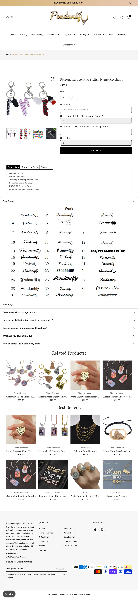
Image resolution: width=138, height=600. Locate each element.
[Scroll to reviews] (69, 62)
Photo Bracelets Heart (117, 451)
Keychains (68, 34)
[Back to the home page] (7, 55)
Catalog (23, 34)
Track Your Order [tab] (30, 167)
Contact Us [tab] (46, 167)
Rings (111, 34)
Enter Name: (66, 104)
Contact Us (68, 45)
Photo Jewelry (37, 34)
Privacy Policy (69, 533)
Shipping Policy (69, 537)
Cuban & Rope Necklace (53, 451)
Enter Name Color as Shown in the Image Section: (85, 126)
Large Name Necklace (85, 495)
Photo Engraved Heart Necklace (53, 396)
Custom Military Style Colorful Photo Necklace (92, 396)
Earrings (83, 34)
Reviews (121, 34)
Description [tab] (13, 167)
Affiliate (42, 546)
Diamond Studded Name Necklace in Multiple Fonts (31, 495)
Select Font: (66, 138)
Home (13, 34)
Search (42, 528)
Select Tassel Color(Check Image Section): (82, 116)
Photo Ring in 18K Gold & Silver (54, 495)
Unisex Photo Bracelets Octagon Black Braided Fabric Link (98, 451)
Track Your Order (70, 541)
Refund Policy (44, 537)
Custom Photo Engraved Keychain (22, 396)
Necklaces (53, 34)
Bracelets (98, 34)
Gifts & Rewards (70, 546)
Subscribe (61, 569)
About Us (67, 528)
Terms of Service (46, 533)
